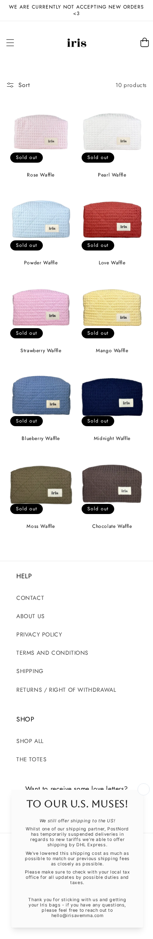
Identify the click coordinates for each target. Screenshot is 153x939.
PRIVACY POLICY (39, 634)
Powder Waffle (41, 263)
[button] (10, 43)
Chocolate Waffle (112, 526)
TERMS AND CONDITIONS (52, 653)
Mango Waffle (112, 351)
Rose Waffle (41, 175)
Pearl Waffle (112, 175)
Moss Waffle (41, 526)
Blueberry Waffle (41, 439)
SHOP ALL (30, 741)
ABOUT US (30, 616)
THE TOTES (31, 759)
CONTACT (30, 598)
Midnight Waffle (112, 439)
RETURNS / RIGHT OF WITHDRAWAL (66, 690)
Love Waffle (112, 263)
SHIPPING (30, 671)
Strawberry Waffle (40, 351)
